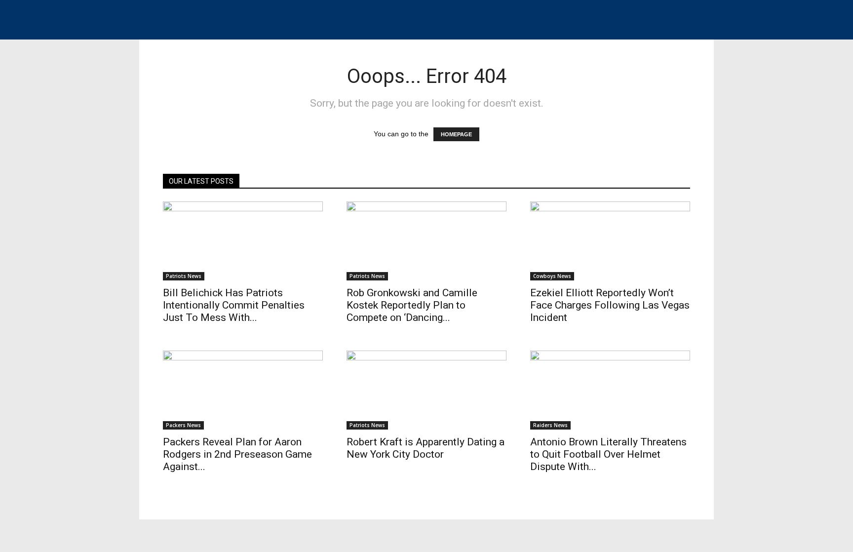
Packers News (183, 425)
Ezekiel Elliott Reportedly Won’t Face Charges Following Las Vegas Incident (610, 305)
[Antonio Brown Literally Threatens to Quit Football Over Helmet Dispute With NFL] (610, 390)
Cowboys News (552, 276)
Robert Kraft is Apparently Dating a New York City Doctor (425, 448)
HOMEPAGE (456, 134)
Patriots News (183, 276)
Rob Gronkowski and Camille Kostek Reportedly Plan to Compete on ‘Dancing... (412, 305)
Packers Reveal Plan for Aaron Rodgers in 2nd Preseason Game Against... (237, 454)
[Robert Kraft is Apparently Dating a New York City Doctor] (426, 390)
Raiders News (550, 425)
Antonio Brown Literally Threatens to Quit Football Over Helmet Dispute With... (608, 454)
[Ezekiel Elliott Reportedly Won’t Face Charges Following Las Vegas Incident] (610, 240)
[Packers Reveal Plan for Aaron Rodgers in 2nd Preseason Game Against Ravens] (243, 390)
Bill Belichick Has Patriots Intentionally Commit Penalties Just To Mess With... (234, 305)
